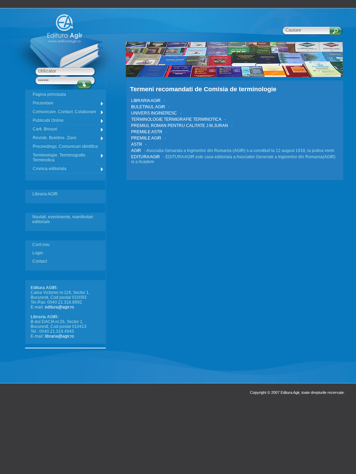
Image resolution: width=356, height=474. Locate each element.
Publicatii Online (48, 120)
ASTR (137, 144)
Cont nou (41, 244)
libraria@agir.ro (59, 336)
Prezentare (43, 103)
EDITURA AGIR (146, 156)
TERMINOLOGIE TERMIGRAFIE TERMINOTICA (176, 119)
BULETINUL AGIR (148, 106)
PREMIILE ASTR (147, 131)
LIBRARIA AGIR (146, 100)
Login (37, 253)
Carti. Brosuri (45, 129)
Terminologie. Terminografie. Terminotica (60, 157)
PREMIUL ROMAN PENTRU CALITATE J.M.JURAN (180, 125)
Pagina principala (49, 94)
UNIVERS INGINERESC (154, 113)
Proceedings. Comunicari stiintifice (65, 146)
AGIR (136, 150)
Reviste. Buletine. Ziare (54, 137)
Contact (39, 261)
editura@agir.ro (59, 307)
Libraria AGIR (45, 194)
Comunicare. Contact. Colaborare (64, 111)
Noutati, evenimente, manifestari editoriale (62, 219)
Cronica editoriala (49, 168)
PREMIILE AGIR (146, 138)
